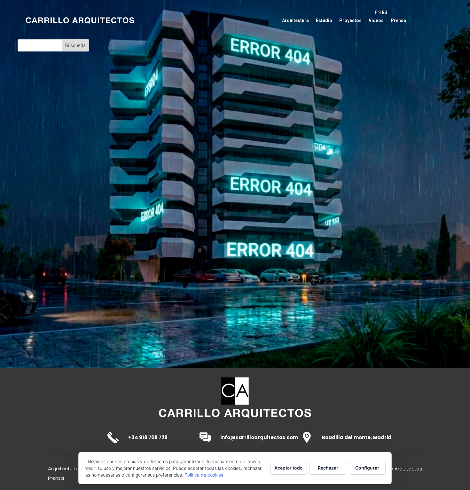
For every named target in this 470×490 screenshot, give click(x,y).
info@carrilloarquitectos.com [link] (259, 437)
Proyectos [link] (350, 20)
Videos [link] (376, 20)
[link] (235, 420)
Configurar (367, 467)
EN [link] (378, 12)
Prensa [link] (398, 20)
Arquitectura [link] (295, 20)
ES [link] (384, 12)
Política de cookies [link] (203, 475)
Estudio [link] (324, 20)
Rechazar (328, 467)
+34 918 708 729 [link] (148, 437)
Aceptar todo (288, 467)
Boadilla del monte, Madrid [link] (356, 437)
